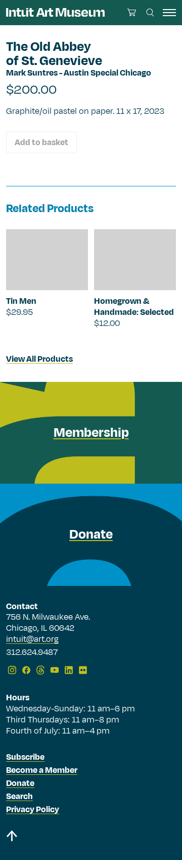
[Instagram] (12, 670)
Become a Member (41, 770)
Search (19, 796)
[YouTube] (54, 670)
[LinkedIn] (68, 670)
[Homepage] (55, 12)
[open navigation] (169, 12)
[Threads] (40, 670)
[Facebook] (26, 670)
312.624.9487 (32, 652)
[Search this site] (150, 13)
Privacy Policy (32, 810)
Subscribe (25, 757)
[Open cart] (131, 12)
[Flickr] (82, 670)
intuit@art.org (32, 639)
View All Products (39, 359)
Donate (20, 783)
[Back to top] (91, 837)
